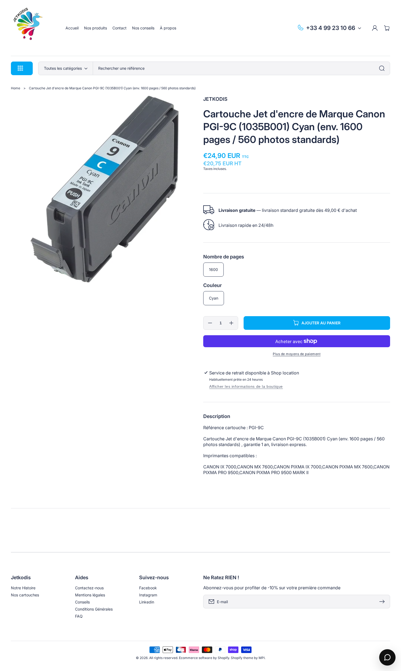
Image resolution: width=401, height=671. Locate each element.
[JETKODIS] (33, 28)
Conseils (82, 602)
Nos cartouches (25, 595)
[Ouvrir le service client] (387, 657)
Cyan (213, 298)
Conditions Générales (94, 609)
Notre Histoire (23, 587)
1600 (213, 269)
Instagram (148, 595)
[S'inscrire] (383, 601)
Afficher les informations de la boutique (246, 386)
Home (15, 88)
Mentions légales (90, 595)
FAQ (79, 616)
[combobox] (241, 68)
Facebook (148, 587)
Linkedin (146, 602)
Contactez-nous (89, 587)
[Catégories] (383, 68)
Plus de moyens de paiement (297, 354)
